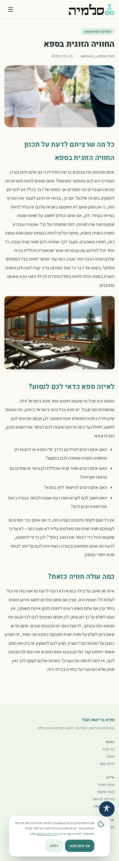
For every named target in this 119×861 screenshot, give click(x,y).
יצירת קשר (107, 763)
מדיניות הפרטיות (47, 834)
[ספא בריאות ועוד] (92, 9)
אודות (110, 756)
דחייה (54, 845)
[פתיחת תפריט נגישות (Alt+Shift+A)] (107, 809)
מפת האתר (106, 784)
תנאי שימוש (106, 791)
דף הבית (108, 749)
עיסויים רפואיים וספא (97, 31)
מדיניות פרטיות (103, 798)
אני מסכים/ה (79, 845)
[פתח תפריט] (10, 9)
